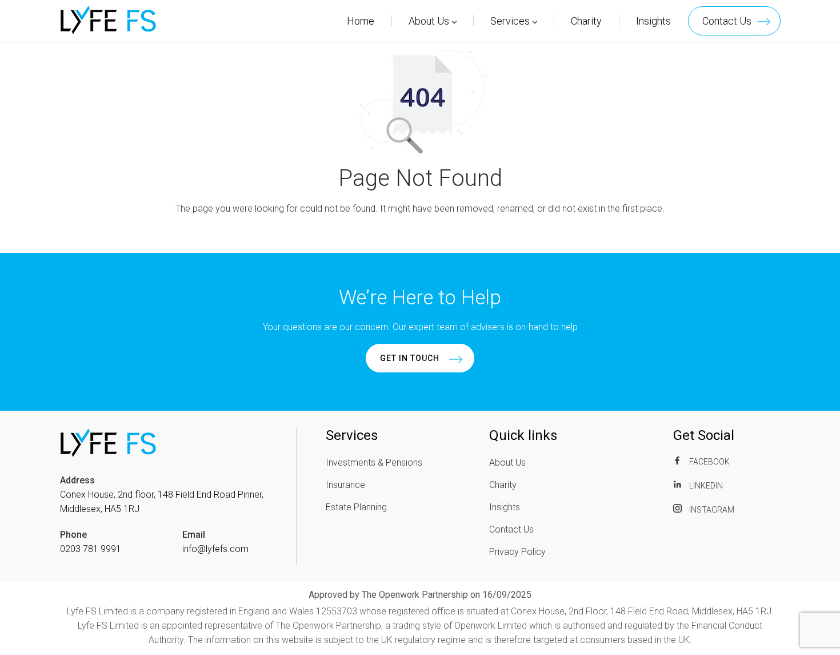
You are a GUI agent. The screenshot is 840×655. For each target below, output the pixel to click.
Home (360, 21)
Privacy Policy (517, 551)
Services (510, 21)
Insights (653, 21)
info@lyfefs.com (215, 548)
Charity (586, 21)
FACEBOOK (708, 461)
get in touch (409, 358)
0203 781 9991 (90, 548)
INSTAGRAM (710, 509)
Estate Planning (356, 507)
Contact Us (726, 21)
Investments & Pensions (374, 462)
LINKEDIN (705, 485)
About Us (429, 21)
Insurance (345, 484)
